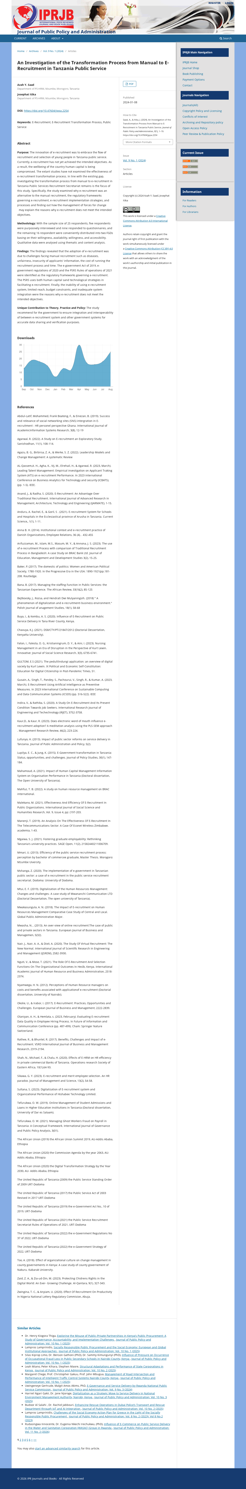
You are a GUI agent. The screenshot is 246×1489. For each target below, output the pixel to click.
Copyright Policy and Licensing (202, 111)
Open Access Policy (195, 128)
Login (229, 3)
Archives (39, 38)
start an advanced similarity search (57, 1448)
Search (227, 38)
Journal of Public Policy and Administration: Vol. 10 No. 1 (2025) (99, 1351)
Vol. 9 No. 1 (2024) (53, 51)
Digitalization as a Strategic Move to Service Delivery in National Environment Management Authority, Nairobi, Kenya (90, 1395)
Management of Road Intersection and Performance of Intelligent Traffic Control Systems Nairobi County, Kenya (90, 1376)
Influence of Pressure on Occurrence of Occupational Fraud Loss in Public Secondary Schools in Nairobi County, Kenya (97, 1357)
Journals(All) (190, 105)
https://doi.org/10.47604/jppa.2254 (46, 110)
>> (35, 1440)
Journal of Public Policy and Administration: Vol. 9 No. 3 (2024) (92, 1389)
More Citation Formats (139, 142)
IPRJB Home (190, 62)
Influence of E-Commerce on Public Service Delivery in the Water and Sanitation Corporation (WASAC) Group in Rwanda (97, 1426)
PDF (131, 84)
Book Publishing (193, 74)
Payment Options (194, 79)
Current (20, 38)
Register (215, 3)
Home (20, 51)
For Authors (189, 206)
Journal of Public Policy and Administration (66, 31)
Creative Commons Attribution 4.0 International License (145, 220)
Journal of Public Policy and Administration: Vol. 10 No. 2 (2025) (75, 1370)
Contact (187, 85)
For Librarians (190, 212)
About (56, 38)
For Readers (189, 200)
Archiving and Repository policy (203, 122)
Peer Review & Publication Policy (203, 134)
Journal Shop (191, 68)
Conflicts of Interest (195, 116)
